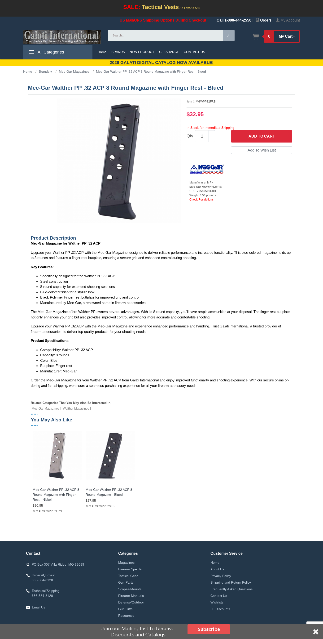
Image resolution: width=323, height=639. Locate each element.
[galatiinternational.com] (62, 37)
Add (262, 136)
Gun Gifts (125, 609)
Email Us (38, 607)
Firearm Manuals (131, 596)
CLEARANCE (169, 52)
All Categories (50, 52)
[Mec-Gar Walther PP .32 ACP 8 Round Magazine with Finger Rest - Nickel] (57, 480)
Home (102, 52)
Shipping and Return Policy (230, 582)
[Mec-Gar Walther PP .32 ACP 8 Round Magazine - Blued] (110, 480)
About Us (217, 569)
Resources (126, 615)
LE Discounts (220, 609)
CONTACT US (194, 52)
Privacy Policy (220, 576)
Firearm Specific (130, 569)
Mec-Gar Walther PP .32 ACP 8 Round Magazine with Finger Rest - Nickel (56, 494)
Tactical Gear (128, 576)
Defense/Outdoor (131, 602)
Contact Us (218, 596)
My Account (289, 20)
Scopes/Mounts (129, 589)
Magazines (126, 562)
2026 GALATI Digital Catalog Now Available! (162, 62)
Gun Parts (125, 582)
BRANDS (118, 52)
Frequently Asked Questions (231, 589)
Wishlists (216, 602)
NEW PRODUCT (142, 52)
